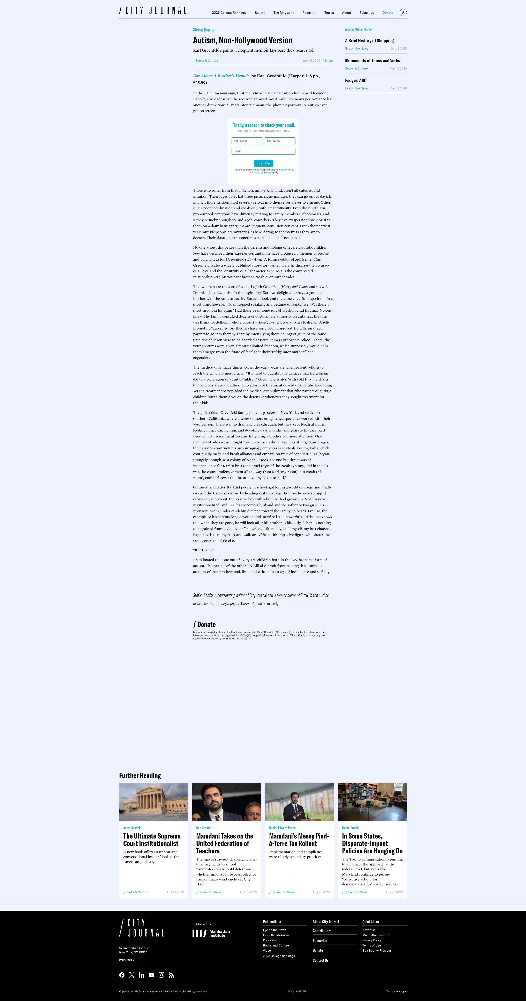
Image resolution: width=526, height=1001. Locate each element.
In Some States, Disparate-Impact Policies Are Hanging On (372, 843)
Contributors (322, 930)
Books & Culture (137, 892)
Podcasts (309, 12)
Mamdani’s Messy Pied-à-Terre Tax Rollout (299, 839)
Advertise (369, 930)
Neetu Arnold (350, 827)
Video (267, 950)
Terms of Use (371, 945)
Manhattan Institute (376, 935)
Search (260, 12)
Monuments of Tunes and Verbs (372, 61)
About (346, 12)
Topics (329, 12)
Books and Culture (276, 945)
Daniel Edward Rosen (282, 827)
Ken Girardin (204, 827)
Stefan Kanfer (204, 29)
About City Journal (326, 921)
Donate (387, 12)
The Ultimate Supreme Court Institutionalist (152, 839)
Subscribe (366, 12)
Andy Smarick (132, 827)
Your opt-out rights (396, 991)
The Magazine (283, 12)
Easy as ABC (356, 81)
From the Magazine (276, 935)
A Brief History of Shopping (369, 41)
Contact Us (321, 960)
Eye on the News (210, 892)
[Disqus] (263, 704)
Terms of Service (262, 172)
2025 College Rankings (229, 12)
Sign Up (263, 163)
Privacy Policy (286, 169)
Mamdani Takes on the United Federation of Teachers (224, 843)
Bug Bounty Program (376, 950)
